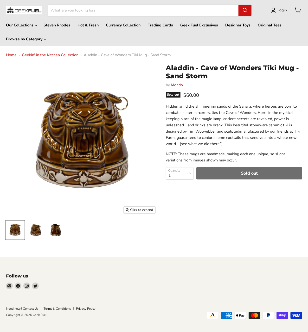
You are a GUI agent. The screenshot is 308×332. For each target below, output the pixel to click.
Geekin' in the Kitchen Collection (50, 55)
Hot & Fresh (88, 25)
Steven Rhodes (57, 25)
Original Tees (270, 25)
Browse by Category (24, 39)
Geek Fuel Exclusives (199, 25)
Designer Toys (237, 25)
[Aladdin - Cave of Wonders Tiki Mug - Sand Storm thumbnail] (15, 230)
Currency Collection (123, 25)
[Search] (244, 10)
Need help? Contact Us (22, 309)
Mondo (177, 85)
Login (282, 10)
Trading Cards (160, 25)
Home (11, 55)
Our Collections (20, 25)
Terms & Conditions (57, 309)
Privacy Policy (86, 309)
